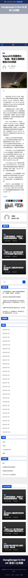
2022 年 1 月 (6, 382)
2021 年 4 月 (6, 417)
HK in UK (13, 66)
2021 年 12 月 (6, 386)
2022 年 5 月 (6, 367)
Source (5, 196)
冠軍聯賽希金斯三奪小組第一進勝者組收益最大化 (19, 205)
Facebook (7, 574)
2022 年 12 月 (6, 341)
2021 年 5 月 (6, 413)
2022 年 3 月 (6, 375)
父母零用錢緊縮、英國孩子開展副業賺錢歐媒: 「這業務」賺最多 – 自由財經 (13, 238)
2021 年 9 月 (6, 398)
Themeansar (24, 569)
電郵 (22, 574)
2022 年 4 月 (6, 371)
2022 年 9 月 (6, 352)
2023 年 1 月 (6, 337)
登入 (4, 463)
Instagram (17, 574)
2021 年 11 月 (6, 390)
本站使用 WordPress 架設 (7, 569)
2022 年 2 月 (6, 379)
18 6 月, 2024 (8, 501)
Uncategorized (7, 449)
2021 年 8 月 (6, 401)
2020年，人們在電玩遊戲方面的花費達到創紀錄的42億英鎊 (9, 206)
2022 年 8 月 (6, 356)
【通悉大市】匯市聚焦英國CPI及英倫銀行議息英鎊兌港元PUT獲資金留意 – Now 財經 (14, 302)
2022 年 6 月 (6, 364)
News (4, 445)
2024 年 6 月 (6, 329)
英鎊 (3, 53)
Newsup (18, 569)
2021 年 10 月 (6, 394)
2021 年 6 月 (6, 409)
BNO (4, 442)
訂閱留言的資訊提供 (8, 471)
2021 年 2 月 (6, 424)
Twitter (12, 574)
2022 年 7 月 (6, 360)
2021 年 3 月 (6, 420)
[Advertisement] (14, 28)
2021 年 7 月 (6, 405)
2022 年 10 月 (6, 348)
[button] (23, 44)
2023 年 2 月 (6, 333)
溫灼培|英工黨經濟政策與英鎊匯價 (13, 269)
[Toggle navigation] (13, 45)
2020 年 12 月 (6, 432)
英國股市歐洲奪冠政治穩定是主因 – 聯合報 (14, 307)
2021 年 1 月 (6, 428)
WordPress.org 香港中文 (9, 474)
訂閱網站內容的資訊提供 (9, 467)
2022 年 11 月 (6, 345)
